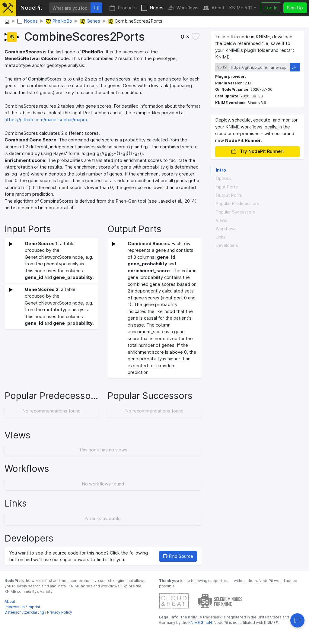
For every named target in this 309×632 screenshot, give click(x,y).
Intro (221, 170)
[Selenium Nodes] (220, 600)
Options (223, 178)
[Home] (7, 22)
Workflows (188, 8)
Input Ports (227, 187)
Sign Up (295, 8)
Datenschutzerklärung (24, 612)
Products (127, 8)
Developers (227, 245)
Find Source (180, 556)
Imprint (34, 607)
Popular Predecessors (237, 203)
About (218, 8)
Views (221, 220)
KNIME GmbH (199, 622)
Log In (270, 8)
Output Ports (229, 195)
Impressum (15, 607)
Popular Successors (235, 212)
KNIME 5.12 (241, 8)
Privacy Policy (59, 612)
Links (220, 237)
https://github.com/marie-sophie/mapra (46, 119)
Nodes (157, 8)
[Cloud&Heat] (174, 600)
